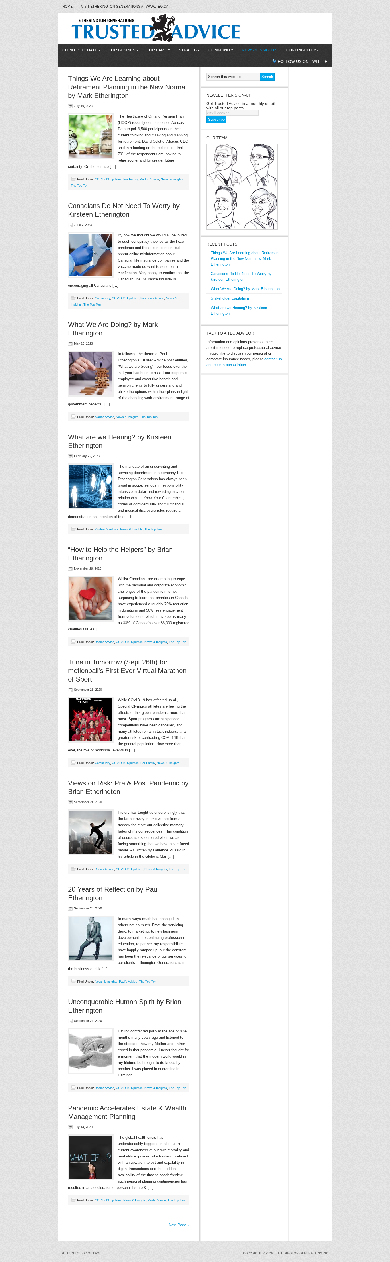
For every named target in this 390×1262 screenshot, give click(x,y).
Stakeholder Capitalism (230, 298)
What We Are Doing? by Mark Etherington (245, 289)
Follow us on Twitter (303, 61)
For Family (158, 50)
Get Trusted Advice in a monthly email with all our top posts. (240, 105)
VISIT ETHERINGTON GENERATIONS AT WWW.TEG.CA (124, 7)
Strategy (189, 50)
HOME (67, 7)
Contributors (302, 50)
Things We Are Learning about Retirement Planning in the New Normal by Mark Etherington (127, 87)
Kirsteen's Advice (152, 298)
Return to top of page (81, 1253)
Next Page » (179, 1225)
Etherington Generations (195, 28)
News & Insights (259, 50)
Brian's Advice (104, 642)
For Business (123, 50)
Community (220, 50)
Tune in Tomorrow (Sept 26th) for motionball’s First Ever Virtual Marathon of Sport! (127, 670)
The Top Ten (79, 185)
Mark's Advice (149, 179)
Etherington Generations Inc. (302, 1253)
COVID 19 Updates (81, 50)
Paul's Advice (128, 981)
